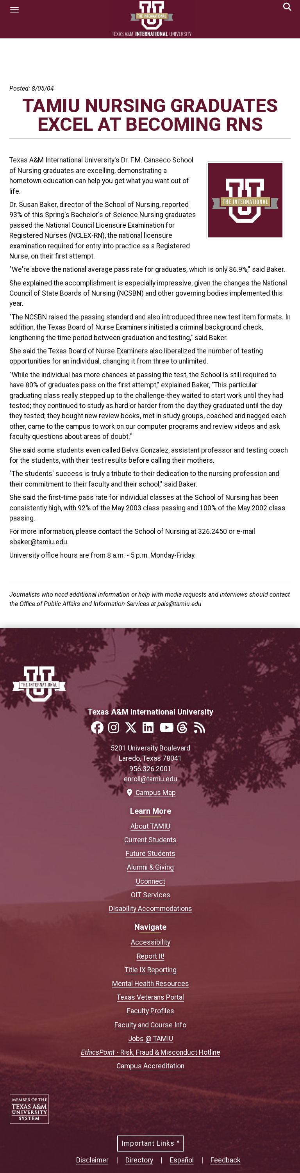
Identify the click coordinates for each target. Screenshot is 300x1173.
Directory (139, 1160)
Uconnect (150, 881)
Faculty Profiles (150, 1011)
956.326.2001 (150, 769)
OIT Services (150, 895)
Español (182, 1160)
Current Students (150, 840)
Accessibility (150, 942)
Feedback (226, 1160)
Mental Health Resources (150, 984)
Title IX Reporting (151, 970)
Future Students (150, 853)
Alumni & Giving (150, 867)
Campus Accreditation (150, 1066)
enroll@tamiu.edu (150, 779)
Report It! (150, 956)
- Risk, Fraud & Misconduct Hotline (150, 1052)
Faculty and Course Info (150, 1025)
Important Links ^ (150, 1143)
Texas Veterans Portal (150, 997)
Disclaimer (92, 1160)
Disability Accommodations (150, 909)
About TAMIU (150, 826)
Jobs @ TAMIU (150, 1039)
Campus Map (154, 793)
